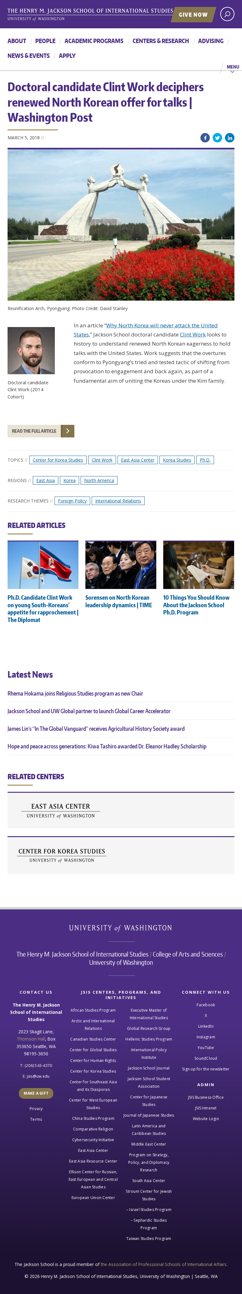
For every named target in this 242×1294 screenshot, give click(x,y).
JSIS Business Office (206, 1097)
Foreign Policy (72, 501)
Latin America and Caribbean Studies (149, 1129)
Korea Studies (177, 460)
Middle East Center (148, 1144)
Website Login (206, 1118)
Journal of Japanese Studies (149, 1115)
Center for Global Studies (93, 1049)
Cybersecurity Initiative (93, 1139)
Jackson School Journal (149, 1068)
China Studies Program (93, 1118)
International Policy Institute (149, 1053)
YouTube (206, 1047)
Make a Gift (36, 1093)
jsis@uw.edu (38, 1076)
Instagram (206, 1037)
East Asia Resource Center (93, 1161)
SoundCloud (205, 1058)
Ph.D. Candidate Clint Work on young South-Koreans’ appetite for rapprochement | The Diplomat (43, 608)
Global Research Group (148, 1028)
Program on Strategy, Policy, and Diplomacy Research (148, 1162)
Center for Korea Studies (58, 460)
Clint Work (193, 334)
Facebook (205, 137)
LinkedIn (229, 137)
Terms (36, 1119)
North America (99, 480)
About (17, 41)
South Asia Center (148, 1180)
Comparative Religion (93, 1129)
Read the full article (34, 431)
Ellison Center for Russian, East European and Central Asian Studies (93, 1179)
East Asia (45, 480)
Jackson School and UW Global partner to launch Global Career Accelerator (89, 710)
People (45, 41)
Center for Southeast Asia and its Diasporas (93, 1085)
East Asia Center (137, 460)
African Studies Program (93, 1010)
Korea (69, 480)
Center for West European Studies (93, 1103)
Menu (233, 66)
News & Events (29, 55)
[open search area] (227, 14)
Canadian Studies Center (93, 1039)
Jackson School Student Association (149, 1082)
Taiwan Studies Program (148, 1238)
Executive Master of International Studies (149, 1014)
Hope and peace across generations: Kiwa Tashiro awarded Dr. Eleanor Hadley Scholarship (107, 746)
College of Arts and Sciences (188, 954)
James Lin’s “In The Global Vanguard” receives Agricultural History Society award (96, 728)
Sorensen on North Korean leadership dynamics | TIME (118, 601)
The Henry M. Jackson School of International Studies (82, 954)
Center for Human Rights (93, 1060)
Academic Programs (94, 41)
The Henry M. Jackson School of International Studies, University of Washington (104, 15)
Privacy (36, 1108)
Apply (67, 55)
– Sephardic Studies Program (149, 1224)
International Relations (118, 501)
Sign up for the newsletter (206, 1069)
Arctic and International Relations (93, 1024)
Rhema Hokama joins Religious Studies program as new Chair (75, 693)
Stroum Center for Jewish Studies (149, 1195)
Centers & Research (161, 41)
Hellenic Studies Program (148, 1039)
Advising (210, 41)
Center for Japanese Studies (148, 1100)
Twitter (217, 137)
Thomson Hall (31, 1039)
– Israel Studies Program (148, 1209)
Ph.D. (205, 460)
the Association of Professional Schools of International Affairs (164, 1264)
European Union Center (93, 1197)
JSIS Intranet (205, 1108)
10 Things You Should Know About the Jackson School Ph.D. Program (196, 605)
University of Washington (121, 929)
